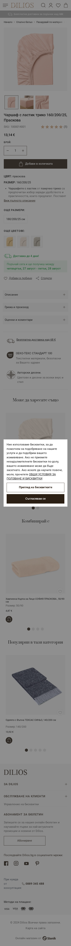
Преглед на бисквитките (35, 487)
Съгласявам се (35, 498)
